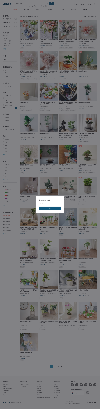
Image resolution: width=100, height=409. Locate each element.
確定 (50, 208)
